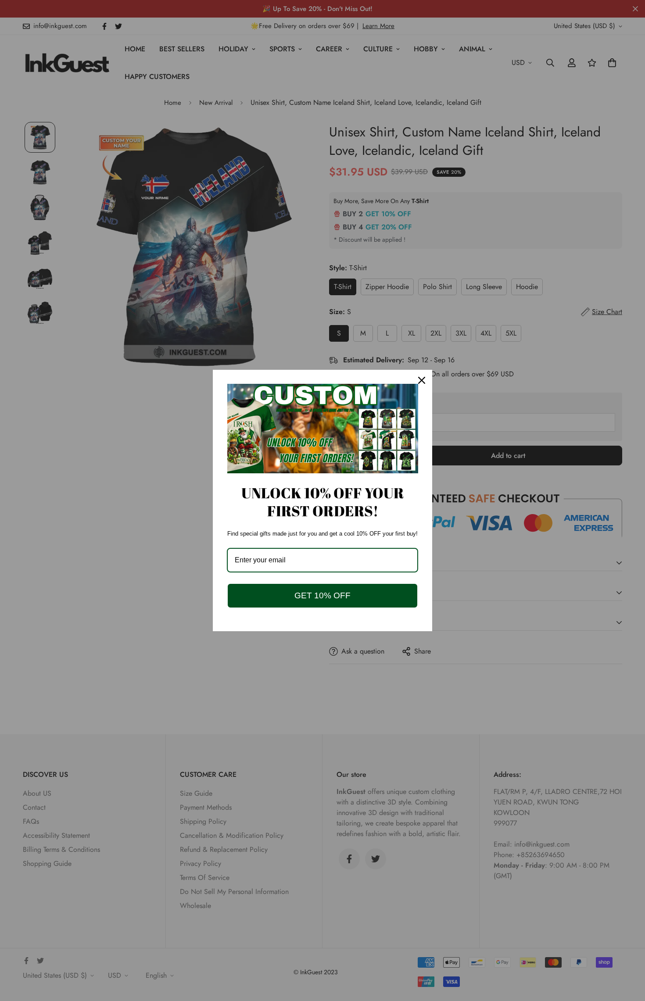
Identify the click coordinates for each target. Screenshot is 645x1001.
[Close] (421, 380)
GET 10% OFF (322, 595)
